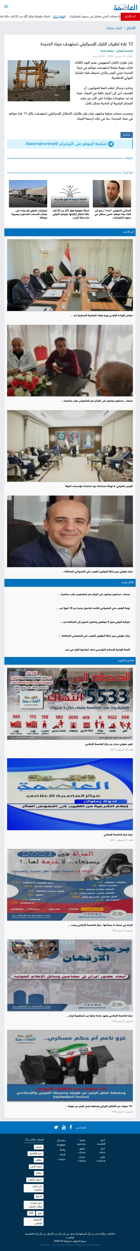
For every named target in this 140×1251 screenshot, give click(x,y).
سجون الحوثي (35, 1179)
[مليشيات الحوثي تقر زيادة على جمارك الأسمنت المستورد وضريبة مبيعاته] (28, 193)
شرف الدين (36, 1166)
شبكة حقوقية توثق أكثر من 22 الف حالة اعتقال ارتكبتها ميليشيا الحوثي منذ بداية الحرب (70, 214)
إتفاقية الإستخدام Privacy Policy (83, 1244)
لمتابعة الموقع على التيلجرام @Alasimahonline (67, 144)
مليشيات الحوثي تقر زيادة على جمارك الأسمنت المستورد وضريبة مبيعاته (29, 214)
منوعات (61, 1159)
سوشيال (61, 1140)
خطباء (39, 1173)
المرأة (62, 1154)
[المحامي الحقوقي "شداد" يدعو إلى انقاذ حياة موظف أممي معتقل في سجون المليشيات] (112, 193)
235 (31, 1213)
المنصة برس (57, 1244)
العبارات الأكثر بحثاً (35, 1139)
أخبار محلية (114, 28)
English (61, 1145)
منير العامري (35, 1153)
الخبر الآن (44, 1244)
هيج (40, 1213)
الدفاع (39, 1196)
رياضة (62, 1149)
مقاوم (39, 1160)
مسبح (39, 1147)
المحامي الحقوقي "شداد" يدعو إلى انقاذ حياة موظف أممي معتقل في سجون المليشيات (113, 214)
